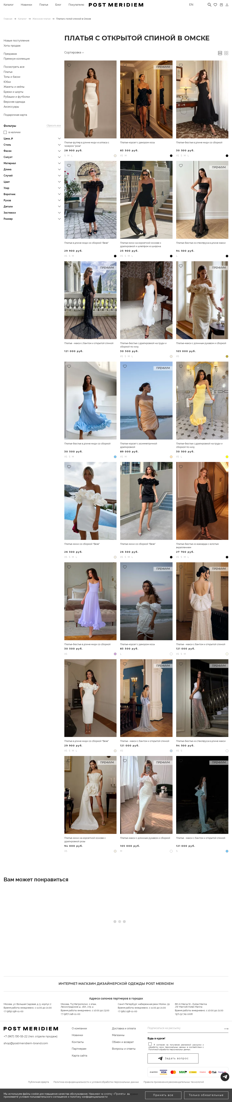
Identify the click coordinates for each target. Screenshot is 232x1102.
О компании (79, 1028)
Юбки (7, 82)
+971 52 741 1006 (184, 1014)
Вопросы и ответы (124, 1048)
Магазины (118, 1035)
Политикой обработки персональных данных (169, 1049)
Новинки (26, 4)
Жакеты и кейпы (14, 86)
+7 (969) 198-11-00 (13, 1011)
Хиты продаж (12, 45)
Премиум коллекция (17, 58)
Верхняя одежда (14, 101)
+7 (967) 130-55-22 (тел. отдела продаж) (30, 1036)
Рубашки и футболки (17, 96)
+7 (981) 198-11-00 (127, 1011)
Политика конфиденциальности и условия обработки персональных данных (96, 1082)
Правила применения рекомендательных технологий (174, 1082)
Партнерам (79, 1048)
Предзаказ (10, 53)
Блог (58, 4)
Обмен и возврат (123, 1042)
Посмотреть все (14, 66)
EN (191, 4)
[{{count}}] (221, 4)
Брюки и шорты (13, 91)
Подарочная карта (15, 114)
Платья (43, 4)
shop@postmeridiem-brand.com (26, 1043)
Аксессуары (11, 106)
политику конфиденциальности (88, 1096)
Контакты (78, 1042)
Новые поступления (16, 40)
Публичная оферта (38, 1082)
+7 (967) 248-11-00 (70, 1014)
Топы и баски (12, 76)
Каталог (9, 4)
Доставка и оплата (124, 1028)
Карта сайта (79, 1055)
